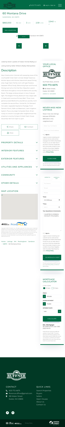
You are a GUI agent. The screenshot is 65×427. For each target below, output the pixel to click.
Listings (9, 241)
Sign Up (53, 5)
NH (15, 241)
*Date (44, 197)
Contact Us (46, 93)
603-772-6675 (36, 5)
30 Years (47, 288)
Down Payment (48, 300)
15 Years (56, 288)
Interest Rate (47, 308)
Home (3, 241)
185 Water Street (16, 397)
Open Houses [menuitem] (42, 399)
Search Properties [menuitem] (43, 391)
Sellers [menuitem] (39, 396)
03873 (5, 244)
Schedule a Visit (56, 178)
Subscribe (51, 158)
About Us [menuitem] (40, 402)
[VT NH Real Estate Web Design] (54, 423)
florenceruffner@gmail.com (20, 393)
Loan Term (47, 285)
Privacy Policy (50, 152)
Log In (47, 5)
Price (45, 293)
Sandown (31, 241)
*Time (44, 204)
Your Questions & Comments (52, 211)
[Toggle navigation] (60, 5)
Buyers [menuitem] (39, 393)
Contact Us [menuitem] (41, 405)
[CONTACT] (10, 30)
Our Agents (53, 93)
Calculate (52, 319)
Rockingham (22, 241)
